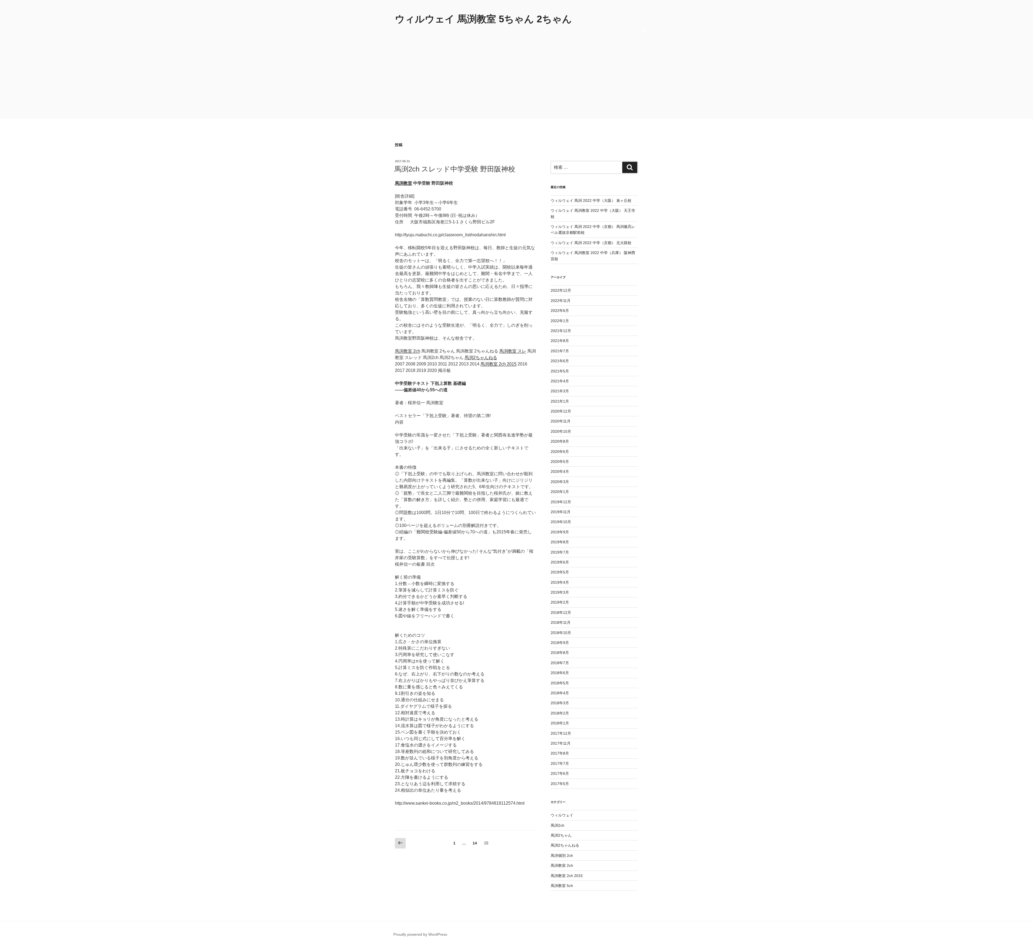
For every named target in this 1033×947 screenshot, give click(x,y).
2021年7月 (560, 351)
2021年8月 (560, 341)
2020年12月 (561, 411)
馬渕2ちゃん (561, 835)
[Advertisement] (516, 78)
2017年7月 (560, 763)
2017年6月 (560, 773)
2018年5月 (560, 683)
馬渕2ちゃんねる (481, 357)
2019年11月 (561, 512)
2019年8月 (560, 542)
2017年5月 (560, 783)
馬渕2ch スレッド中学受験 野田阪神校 (454, 169)
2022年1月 (560, 321)
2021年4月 (560, 381)
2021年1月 (560, 401)
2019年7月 (560, 552)
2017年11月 (561, 743)
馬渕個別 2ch (562, 855)
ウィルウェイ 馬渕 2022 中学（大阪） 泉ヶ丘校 (591, 200)
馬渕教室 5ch (562, 885)
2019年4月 (560, 582)
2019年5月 (560, 572)
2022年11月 (561, 300)
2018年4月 (560, 693)
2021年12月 (561, 331)
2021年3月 (560, 391)
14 (475, 844)
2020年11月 (561, 421)
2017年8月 (560, 753)
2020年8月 (560, 441)
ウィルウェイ (562, 815)
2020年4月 (560, 471)
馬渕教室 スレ (512, 351)
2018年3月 (560, 703)
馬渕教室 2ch (407, 351)
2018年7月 (560, 663)
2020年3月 (560, 482)
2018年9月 (560, 642)
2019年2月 (560, 602)
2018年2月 (560, 713)
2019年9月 (560, 532)
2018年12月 (561, 612)
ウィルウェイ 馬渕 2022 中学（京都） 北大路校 (591, 243)
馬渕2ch (557, 825)
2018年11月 (561, 622)
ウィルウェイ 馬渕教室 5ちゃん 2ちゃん (483, 18)
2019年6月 (560, 562)
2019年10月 (561, 522)
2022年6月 (560, 310)
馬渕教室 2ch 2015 (498, 364)
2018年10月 (561, 633)
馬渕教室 (403, 183)
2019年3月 (560, 592)
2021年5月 (560, 371)
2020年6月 (560, 451)
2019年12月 (561, 502)
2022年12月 (561, 290)
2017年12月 (561, 733)
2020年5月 (560, 461)
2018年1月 (560, 723)
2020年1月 (560, 492)
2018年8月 (560, 652)
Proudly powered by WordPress (420, 934)
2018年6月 (560, 673)
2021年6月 (560, 361)
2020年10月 (561, 431)
